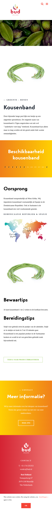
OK (26, 506)
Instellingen (43, 497)
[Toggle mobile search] (42, 4)
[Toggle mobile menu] (47, 4)
